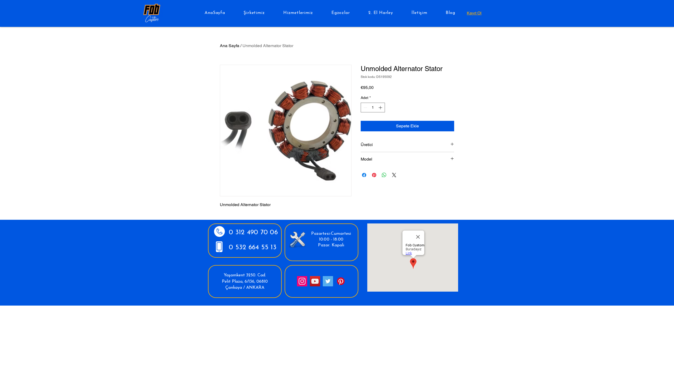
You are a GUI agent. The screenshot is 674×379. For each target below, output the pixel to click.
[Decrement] (364, 107)
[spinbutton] (373, 107)
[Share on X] (394, 175)
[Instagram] (302, 281)
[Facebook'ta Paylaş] (364, 175)
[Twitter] (328, 281)
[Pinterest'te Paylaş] (374, 175)
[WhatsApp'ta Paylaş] (384, 175)
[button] (254, 13)
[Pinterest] (341, 281)
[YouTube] (315, 281)
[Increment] (381, 107)
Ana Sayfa (229, 45)
